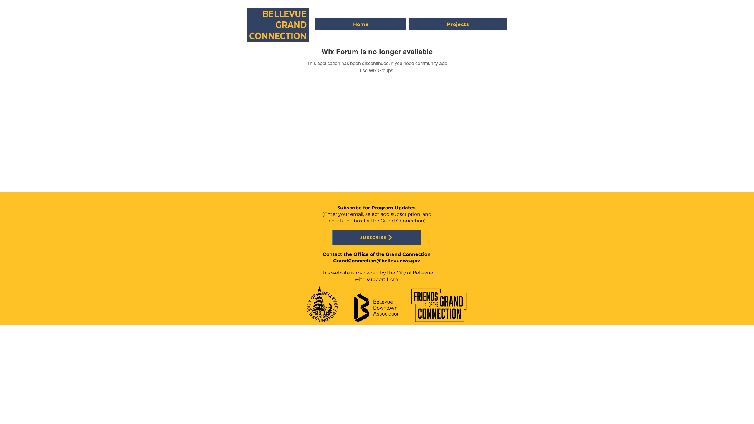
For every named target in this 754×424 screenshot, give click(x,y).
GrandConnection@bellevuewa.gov (376, 261)
